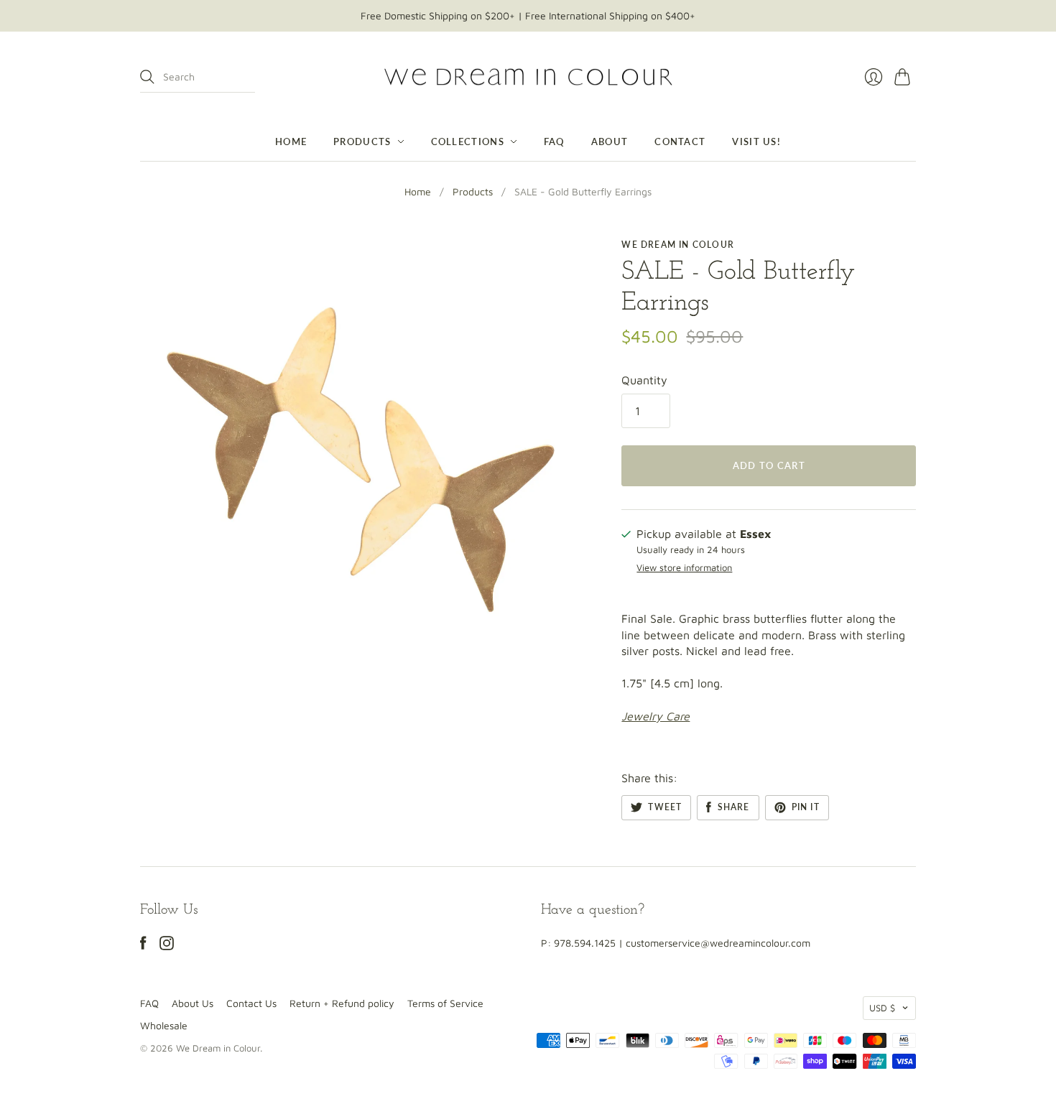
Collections (467, 141)
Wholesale (163, 1025)
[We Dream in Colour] (528, 77)
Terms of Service (445, 1003)
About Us (192, 1003)
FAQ (554, 141)
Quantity (644, 379)
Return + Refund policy (342, 1003)
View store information (684, 567)
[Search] (147, 77)
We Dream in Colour (677, 244)
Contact (679, 141)
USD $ (882, 1007)
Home (291, 141)
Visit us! (756, 141)
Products (362, 141)
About (610, 141)
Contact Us (251, 1003)
